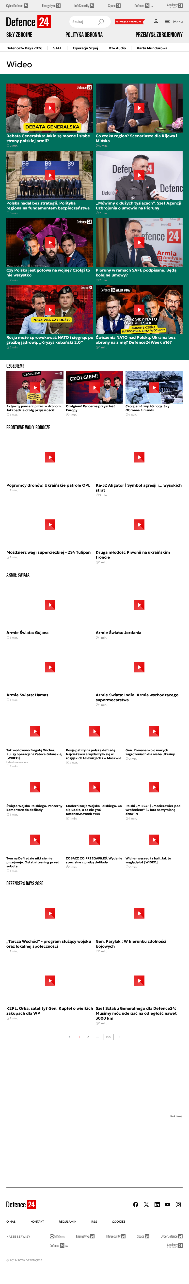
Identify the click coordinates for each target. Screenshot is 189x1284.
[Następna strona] (120, 1037)
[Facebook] (135, 1204)
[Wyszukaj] (101, 22)
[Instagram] (178, 1204)
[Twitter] (146, 1204)
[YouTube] (167, 1204)
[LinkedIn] (157, 1204)
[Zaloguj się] (156, 22)
